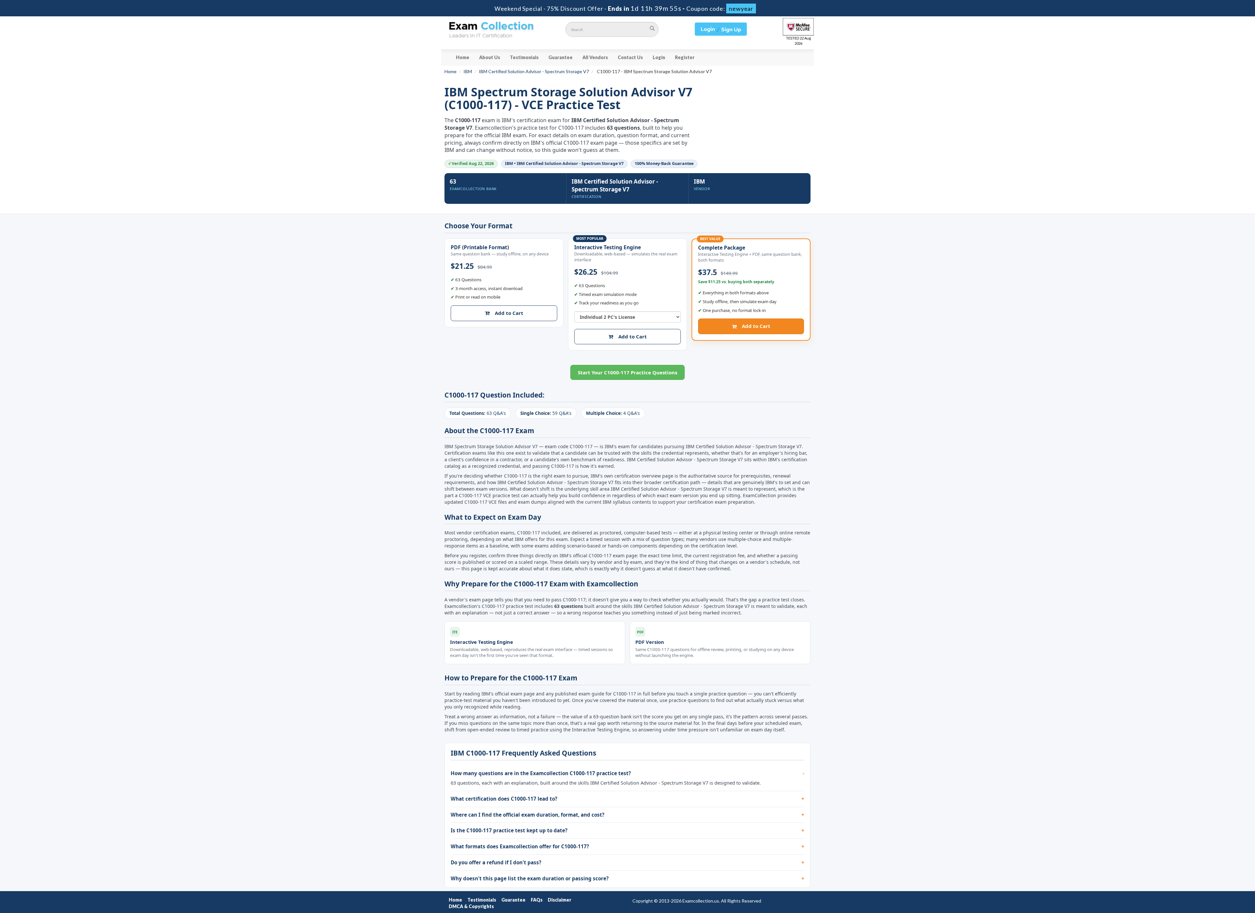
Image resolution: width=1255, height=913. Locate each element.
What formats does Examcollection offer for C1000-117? (520, 846)
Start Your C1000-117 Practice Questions (627, 372)
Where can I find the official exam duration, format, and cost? (527, 814)
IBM (467, 71)
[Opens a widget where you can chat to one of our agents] (1210, 875)
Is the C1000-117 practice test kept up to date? (509, 830)
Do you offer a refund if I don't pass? (496, 862)
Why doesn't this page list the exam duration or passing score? (530, 878)
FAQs (537, 900)
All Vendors (595, 57)
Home (462, 57)
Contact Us (630, 57)
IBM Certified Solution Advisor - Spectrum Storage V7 (534, 71)
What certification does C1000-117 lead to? (504, 798)
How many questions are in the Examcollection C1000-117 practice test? (541, 773)
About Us (489, 57)
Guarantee (560, 57)
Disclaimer (559, 900)
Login (659, 57)
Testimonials (524, 57)
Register (684, 57)
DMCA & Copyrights (471, 906)
